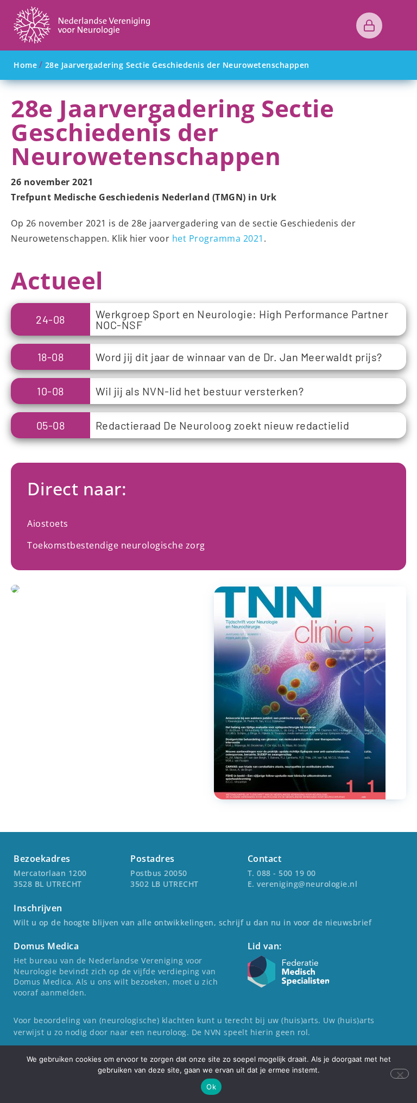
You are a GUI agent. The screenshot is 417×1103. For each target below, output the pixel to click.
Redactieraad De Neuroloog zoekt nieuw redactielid (223, 425)
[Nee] (399, 1074)
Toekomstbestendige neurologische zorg (116, 545)
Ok (211, 1086)
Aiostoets (47, 524)
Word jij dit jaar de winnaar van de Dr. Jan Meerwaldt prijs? (239, 356)
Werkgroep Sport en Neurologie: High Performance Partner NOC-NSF (242, 319)
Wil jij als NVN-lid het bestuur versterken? (200, 391)
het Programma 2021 (218, 238)
